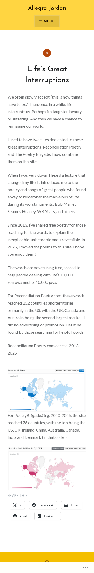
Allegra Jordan (47, 8)
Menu (49, 21)
